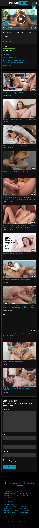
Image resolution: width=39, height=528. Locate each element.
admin (7, 54)
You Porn (17, 510)
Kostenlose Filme (9, 502)
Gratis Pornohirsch (10, 517)
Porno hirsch (18, 515)
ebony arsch (14, 62)
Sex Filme (7, 500)
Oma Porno (7, 491)
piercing (21, 62)
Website (5, 451)
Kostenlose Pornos (10, 493)
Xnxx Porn (23, 506)
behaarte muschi (16, 60)
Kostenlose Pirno (20, 500)
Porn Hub (26, 495)
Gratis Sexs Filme (9, 506)
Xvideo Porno (24, 512)
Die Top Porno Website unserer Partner (19, 484)
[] (34, 8)
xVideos (16, 495)
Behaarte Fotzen (12, 57)
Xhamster (7, 510)
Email (5, 443)
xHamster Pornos (9, 512)
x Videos (6, 495)
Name (5, 434)
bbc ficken (8, 60)
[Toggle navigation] (3, 3)
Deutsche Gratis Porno (11, 504)
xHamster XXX (23, 498)
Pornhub (6, 515)
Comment (6, 409)
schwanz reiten (28, 62)
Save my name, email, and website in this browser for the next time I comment (20, 461)
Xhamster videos (9, 498)
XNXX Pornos (8, 508)
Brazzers (27, 510)
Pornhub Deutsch (22, 508)
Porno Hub (23, 493)
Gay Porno (19, 491)
